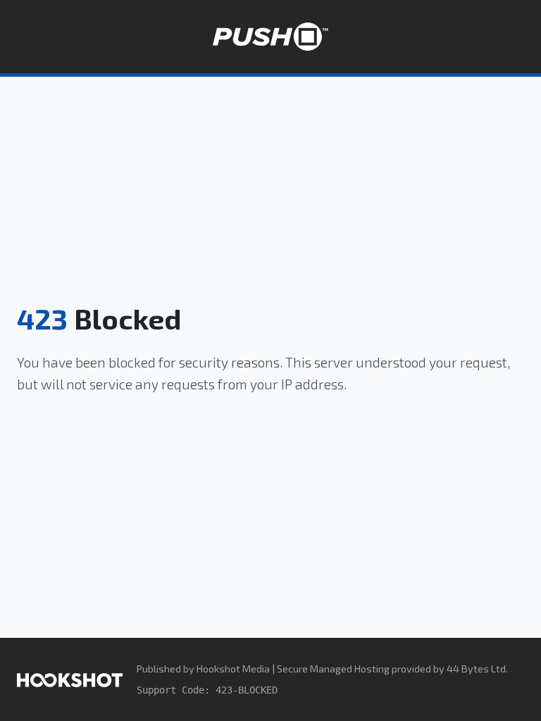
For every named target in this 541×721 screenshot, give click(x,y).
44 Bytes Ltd (476, 669)
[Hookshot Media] (70, 679)
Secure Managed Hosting (333, 669)
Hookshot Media (233, 669)
